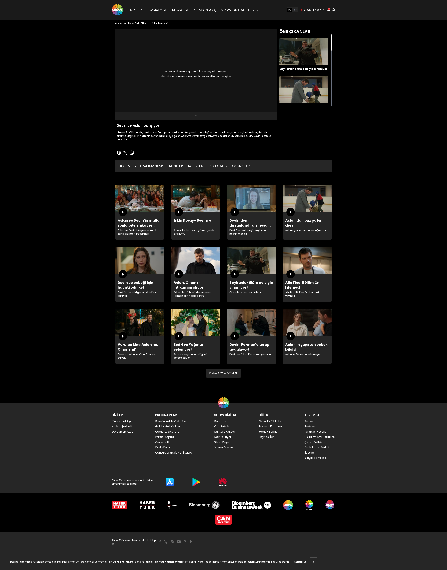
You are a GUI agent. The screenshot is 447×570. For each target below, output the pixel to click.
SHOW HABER (183, 9)
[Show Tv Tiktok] (190, 541)
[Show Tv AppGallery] (222, 482)
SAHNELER (174, 166)
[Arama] (333, 10)
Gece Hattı (162, 442)
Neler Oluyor (222, 437)
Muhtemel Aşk (121, 421)
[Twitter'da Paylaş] (125, 153)
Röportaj (220, 421)
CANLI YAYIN (314, 9)
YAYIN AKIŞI (207, 9)
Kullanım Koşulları (316, 432)
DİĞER (253, 9)
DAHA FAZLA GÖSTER (223, 373)
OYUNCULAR (242, 166)
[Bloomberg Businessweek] (251, 505)
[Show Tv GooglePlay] (196, 482)
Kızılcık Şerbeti (122, 426)
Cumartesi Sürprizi (167, 432)
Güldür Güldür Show (168, 426)
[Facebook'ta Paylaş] (119, 153)
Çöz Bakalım (222, 426)
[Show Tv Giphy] (185, 541)
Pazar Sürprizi (164, 437)
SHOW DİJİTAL (232, 9)
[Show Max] (330, 505)
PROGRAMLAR (156, 9)
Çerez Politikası (123, 562)
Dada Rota (162, 447)
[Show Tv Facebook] (160, 541)
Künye (308, 421)
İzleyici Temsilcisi (315, 458)
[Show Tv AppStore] (169, 482)
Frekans (309, 426)
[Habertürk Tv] (147, 505)
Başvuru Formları (270, 426)
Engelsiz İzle (267, 437)
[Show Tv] (117, 9)
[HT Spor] (172, 505)
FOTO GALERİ (217, 166)
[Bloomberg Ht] (204, 505)
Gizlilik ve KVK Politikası (319, 437)
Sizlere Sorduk (223, 447)
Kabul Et (300, 562)
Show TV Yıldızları (270, 421)
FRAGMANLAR (151, 166)
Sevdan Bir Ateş (122, 432)
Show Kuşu (221, 442)
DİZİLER (136, 9)
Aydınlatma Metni (171, 562)
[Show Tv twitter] (166, 542)
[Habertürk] (119, 505)
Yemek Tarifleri (269, 432)
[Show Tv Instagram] (172, 541)
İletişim (309, 453)
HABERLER (194, 166)
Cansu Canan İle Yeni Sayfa (173, 453)
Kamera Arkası (224, 432)
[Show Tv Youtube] (179, 541)
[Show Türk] (309, 505)
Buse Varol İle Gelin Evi (170, 421)
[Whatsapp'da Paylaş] (131, 152)
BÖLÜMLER (127, 166)
